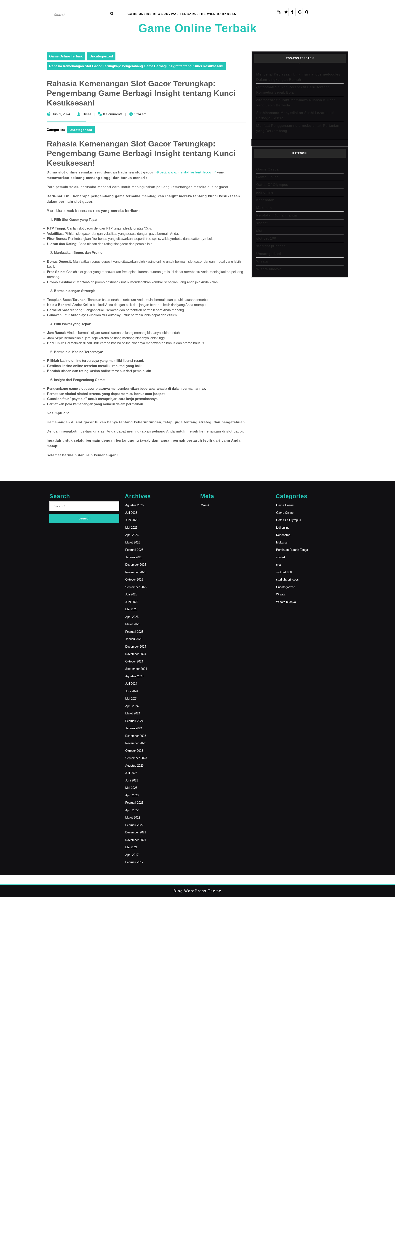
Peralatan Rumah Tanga (276, 215)
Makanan (264, 208)
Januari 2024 (133, 728)
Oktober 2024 (134, 661)
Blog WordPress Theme (197, 891)
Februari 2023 (134, 802)
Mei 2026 (131, 527)
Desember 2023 (135, 736)
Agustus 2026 (134, 505)
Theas (86, 114)
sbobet (262, 223)
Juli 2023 (131, 773)
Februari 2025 (134, 631)
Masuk (205, 505)
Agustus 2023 (134, 765)
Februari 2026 (134, 549)
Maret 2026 (132, 542)
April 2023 (132, 795)
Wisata (262, 261)
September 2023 (136, 758)
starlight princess (271, 246)
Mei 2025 (131, 609)
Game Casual (268, 169)
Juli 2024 (131, 683)
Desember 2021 (135, 832)
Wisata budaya (268, 269)
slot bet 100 (266, 238)
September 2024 (136, 668)
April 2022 (132, 810)
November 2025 (135, 572)
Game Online (267, 177)
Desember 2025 (135, 564)
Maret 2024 (132, 713)
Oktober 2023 (134, 750)
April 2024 (132, 706)
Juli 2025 (131, 594)
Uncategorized (101, 56)
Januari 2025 (133, 639)
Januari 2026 (133, 557)
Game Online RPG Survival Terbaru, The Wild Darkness (182, 14)
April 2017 (132, 855)
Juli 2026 (131, 512)
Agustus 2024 (134, 676)
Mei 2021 (131, 847)
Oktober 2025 (134, 579)
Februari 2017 (134, 862)
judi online (264, 192)
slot (259, 230)
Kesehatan (265, 200)
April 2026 (132, 535)
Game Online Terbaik (197, 28)
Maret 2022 (132, 817)
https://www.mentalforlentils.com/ (185, 172)
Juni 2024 (131, 691)
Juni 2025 (131, 602)
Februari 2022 (134, 825)
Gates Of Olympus (272, 185)
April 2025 (132, 617)
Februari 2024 (134, 721)
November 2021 (135, 840)
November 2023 (135, 743)
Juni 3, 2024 (61, 114)
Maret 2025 (132, 624)
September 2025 (136, 587)
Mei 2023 (131, 787)
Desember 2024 (135, 646)
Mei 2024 (131, 698)
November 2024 (135, 654)
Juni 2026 (131, 520)
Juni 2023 (131, 780)
